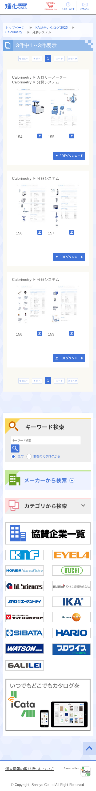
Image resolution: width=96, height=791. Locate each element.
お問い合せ (84, 6)
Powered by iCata (77, 771)
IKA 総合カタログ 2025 (51, 28)
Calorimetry (14, 32)
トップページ (15, 28)
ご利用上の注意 (67, 6)
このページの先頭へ (89, 748)
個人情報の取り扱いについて (29, 769)
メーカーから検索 (48, 480)
